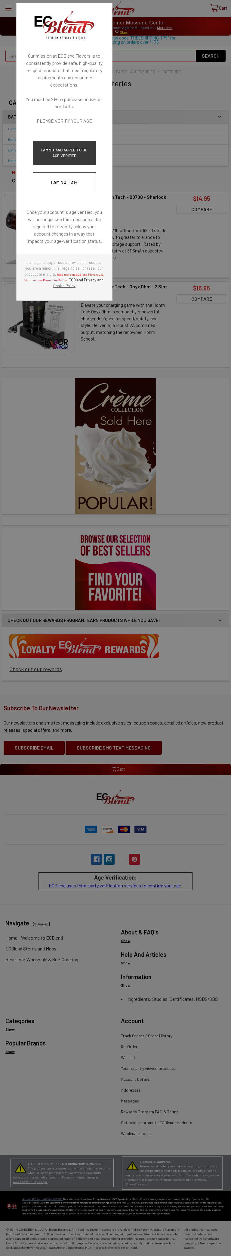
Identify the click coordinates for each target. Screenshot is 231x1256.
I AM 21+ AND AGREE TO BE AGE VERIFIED (64, 152)
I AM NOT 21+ (64, 182)
